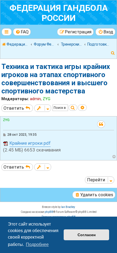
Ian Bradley (68, 206)
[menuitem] (22, 32)
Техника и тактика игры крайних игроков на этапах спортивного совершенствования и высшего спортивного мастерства (55, 78)
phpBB (49, 211)
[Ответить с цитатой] (101, 124)
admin (35, 99)
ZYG (46, 99)
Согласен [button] (87, 235)
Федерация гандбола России (59, 13)
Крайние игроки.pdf (30, 143)
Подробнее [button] (37, 244)
